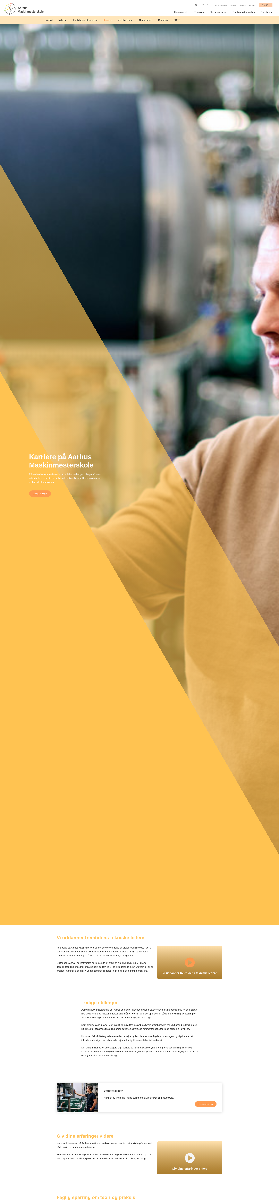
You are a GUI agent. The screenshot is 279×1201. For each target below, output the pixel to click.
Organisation (145, 20)
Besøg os (242, 5)
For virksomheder (221, 5)
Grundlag (163, 20)
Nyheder (233, 5)
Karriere (107, 20)
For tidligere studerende (85, 20)
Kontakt (252, 5)
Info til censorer (125, 20)
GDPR (177, 20)
